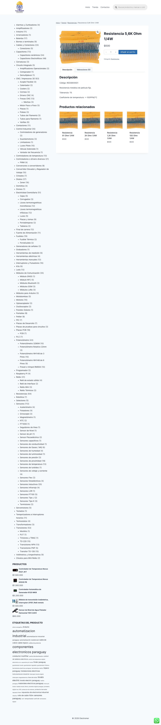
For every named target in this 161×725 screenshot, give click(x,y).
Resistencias (115, 59)
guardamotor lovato (17, 665)
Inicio (87, 7)
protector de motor (41, 689)
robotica (14, 695)
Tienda (95, 7)
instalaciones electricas (30, 671)
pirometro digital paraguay (36, 686)
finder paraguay (40, 662)
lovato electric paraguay (30, 680)
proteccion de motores (28, 689)
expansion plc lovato (27, 662)
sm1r (23, 698)
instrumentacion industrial (20, 674)
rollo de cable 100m (26, 695)
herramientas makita (37, 668)
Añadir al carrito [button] (69, 144)
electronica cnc (16, 662)
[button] (98, 32)
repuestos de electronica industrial (35, 692)
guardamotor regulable (30, 665)
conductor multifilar (20, 656)
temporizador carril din (32, 698)
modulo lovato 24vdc (22, 686)
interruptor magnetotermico (20, 677)
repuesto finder (16, 692)
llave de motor (32, 677)
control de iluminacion (36, 656)
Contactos (105, 7)
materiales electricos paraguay (30, 683)
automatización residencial (29, 640)
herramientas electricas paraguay (21, 668)
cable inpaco (23, 643)
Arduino (26, 627)
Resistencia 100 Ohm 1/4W (135, 135)
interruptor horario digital (37, 674)
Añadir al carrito (127, 52)
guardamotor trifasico (43, 665)
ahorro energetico (17, 627)
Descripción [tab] (67, 70)
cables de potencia (35, 643)
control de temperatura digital (36, 659)
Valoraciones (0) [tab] (83, 70)
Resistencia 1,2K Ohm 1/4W (112, 135)
